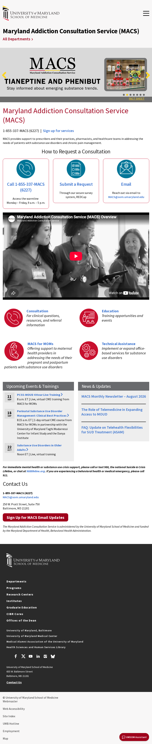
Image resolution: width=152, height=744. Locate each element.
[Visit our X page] (23, 657)
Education (110, 311)
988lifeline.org (36, 471)
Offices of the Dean (21, 620)
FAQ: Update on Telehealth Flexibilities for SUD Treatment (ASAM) (112, 429)
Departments (16, 581)
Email (126, 184)
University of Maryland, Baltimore (29, 630)
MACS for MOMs (40, 343)
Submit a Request (76, 184)
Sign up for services (58, 130)
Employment (11, 731)
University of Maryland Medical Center (31, 636)
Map (5, 738)
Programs (14, 588)
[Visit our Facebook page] (16, 657)
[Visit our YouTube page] (30, 657)
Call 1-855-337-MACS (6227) (25, 187)
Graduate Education (21, 607)
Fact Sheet (137, 98)
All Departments (16, 38)
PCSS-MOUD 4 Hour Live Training (38, 395)
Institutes (14, 601)
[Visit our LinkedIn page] (38, 657)
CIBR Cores (14, 614)
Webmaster (10, 701)
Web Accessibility (14, 709)
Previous (5, 75)
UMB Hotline (11, 723)
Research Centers (19, 594)
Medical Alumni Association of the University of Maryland (44, 641)
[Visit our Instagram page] (45, 657)
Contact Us (14, 682)
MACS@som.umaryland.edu (126, 197)
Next (146, 75)
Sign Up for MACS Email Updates (35, 517)
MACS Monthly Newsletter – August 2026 (113, 396)
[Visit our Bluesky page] (53, 657)
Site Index (9, 716)
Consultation (37, 311)
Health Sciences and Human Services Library (36, 647)
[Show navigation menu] (146, 13)
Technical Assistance (119, 343)
